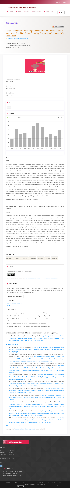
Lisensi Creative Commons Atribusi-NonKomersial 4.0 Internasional (40, 278)
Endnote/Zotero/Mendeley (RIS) (15, 303)
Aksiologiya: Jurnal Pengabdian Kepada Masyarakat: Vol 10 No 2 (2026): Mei (30, 361)
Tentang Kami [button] (49, 11)
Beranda (10, 11)
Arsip (19, 11)
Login (64, 2)
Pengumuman (37, 11)
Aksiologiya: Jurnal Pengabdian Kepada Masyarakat (22, 7)
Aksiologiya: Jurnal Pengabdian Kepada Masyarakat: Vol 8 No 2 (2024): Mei (30, 422)
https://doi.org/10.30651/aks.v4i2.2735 (18, 38)
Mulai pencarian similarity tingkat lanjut (25, 429)
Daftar (58, 2)
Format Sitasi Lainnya (14, 296)
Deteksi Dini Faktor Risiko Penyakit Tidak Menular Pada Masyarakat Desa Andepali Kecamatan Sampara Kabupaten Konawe (36, 368)
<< (6, 425)
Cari (61, 12)
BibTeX (8, 305)
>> (19, 425)
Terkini (27, 11)
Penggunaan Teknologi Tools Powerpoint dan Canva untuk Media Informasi (31, 383)
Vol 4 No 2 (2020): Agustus (23, 19)
